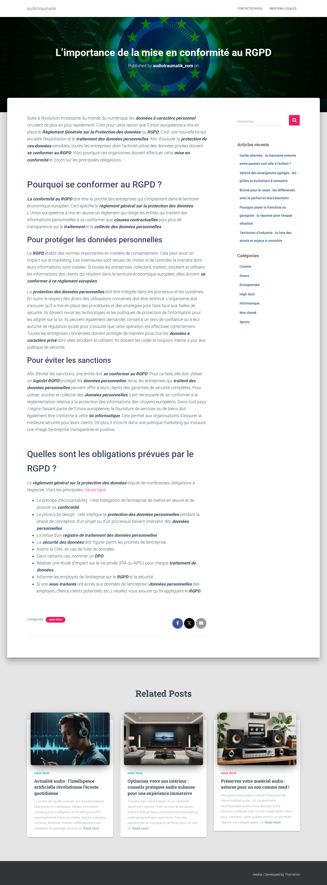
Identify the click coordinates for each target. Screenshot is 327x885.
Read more (91, 828)
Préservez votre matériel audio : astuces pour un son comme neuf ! (255, 784)
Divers (244, 276)
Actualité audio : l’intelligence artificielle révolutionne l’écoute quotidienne (66, 787)
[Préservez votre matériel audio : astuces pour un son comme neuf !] (256, 738)
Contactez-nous (249, 8)
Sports (244, 322)
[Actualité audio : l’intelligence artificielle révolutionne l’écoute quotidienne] (70, 738)
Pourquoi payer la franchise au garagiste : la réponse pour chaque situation (266, 215)
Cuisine (245, 266)
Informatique (249, 303)
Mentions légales (283, 8)
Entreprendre (250, 285)
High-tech (55, 619)
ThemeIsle (292, 874)
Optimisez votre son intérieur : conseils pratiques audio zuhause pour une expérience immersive (161, 787)
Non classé (248, 313)
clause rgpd (95, 489)
